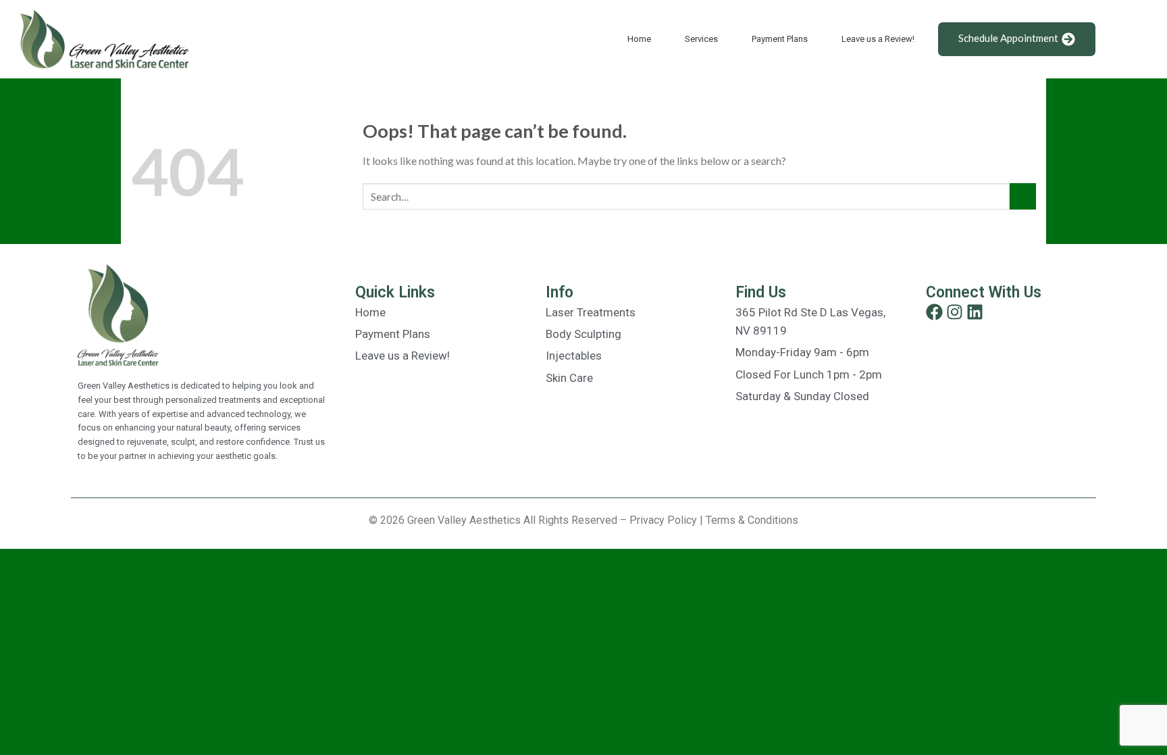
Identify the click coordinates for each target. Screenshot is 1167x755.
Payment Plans (780, 39)
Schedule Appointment (1008, 38)
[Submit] (1023, 196)
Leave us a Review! (877, 39)
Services (701, 39)
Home (639, 39)
